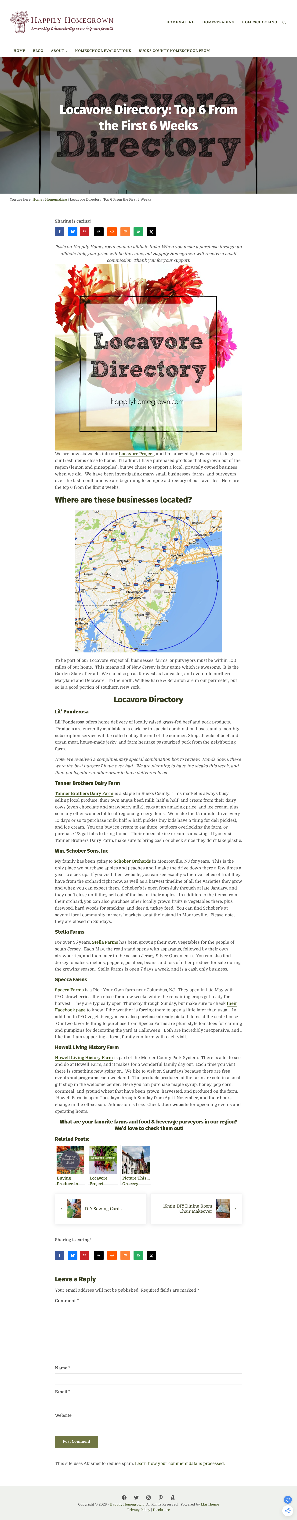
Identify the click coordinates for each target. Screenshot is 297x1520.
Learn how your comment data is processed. (180, 1463)
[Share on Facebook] (59, 231)
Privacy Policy (138, 1510)
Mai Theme (210, 1504)
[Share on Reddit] (112, 231)
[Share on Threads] (99, 231)
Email (62, 1391)
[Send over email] (138, 231)
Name (62, 1368)
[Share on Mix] (125, 231)
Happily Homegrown (127, 1504)
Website (63, 1415)
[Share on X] (151, 231)
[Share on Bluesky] (72, 231)
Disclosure (161, 1510)
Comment (67, 1300)
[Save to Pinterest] (86, 231)
